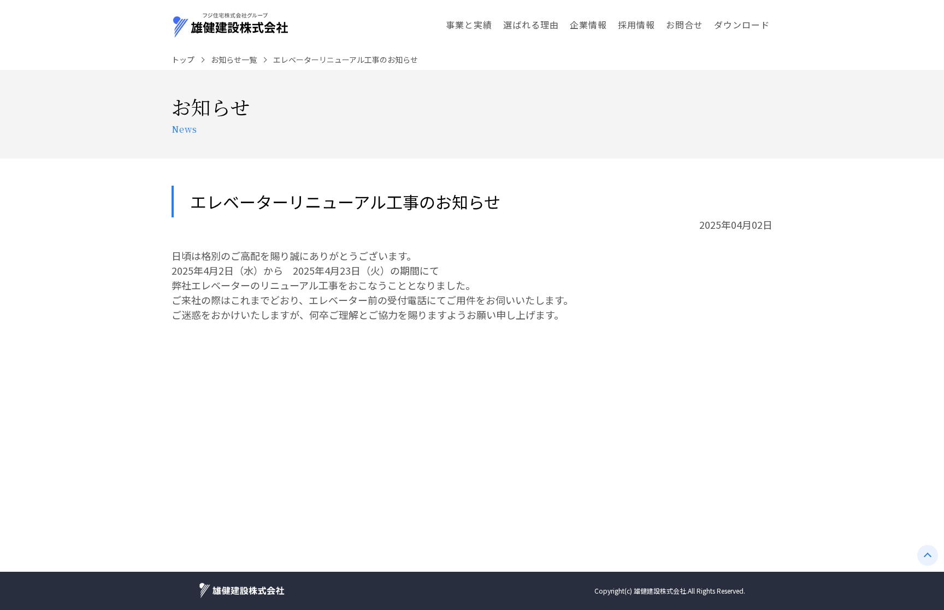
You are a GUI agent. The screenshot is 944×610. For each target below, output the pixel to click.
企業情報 (588, 24)
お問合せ (684, 24)
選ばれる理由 (531, 24)
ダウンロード (742, 24)
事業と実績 (469, 24)
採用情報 (636, 24)
